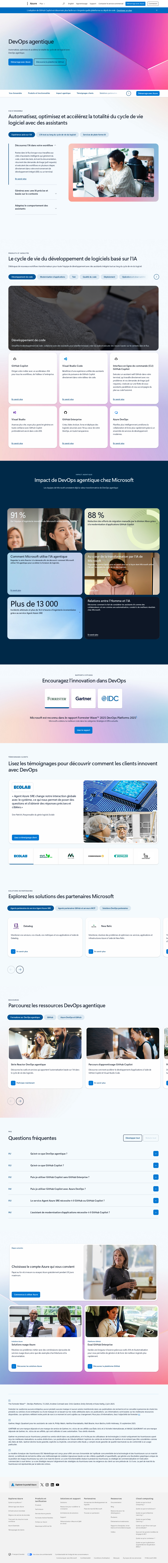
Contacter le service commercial (111, 3)
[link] (15, 94)
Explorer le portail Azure (25, 1484)
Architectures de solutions (69, 1513)
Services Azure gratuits (43, 1513)
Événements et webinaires (120, 1521)
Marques (116, 1558)
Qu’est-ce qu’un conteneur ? (145, 1538)
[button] (20, 856)
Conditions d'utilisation (102, 1558)
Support (93, 3)
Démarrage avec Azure (135, 3)
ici (139, 1414)
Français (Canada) (18, 1554)
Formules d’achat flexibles (44, 1518)
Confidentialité (85, 1558)
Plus (41, 3)
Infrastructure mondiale (16, 1511)
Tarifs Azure (39, 1509)
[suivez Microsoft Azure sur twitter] (42, 1484)
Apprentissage (81, 3)
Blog (112, 1507)
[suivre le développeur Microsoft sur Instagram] (47, 1484)
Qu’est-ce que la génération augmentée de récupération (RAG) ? (145, 1544)
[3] (9, 1450)
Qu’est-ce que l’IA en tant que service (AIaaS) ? (146, 1527)
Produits (38, 1505)
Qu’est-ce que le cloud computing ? (143, 1503)
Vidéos (113, 1532)
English (71, 3)
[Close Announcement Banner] (156, 10)
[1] (9, 1400)
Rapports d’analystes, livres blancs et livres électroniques (121, 1527)
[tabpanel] (83, 185)
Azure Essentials (13, 1526)
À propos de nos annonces (132, 1558)
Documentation (116, 1502)
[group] (83, 811)
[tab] (21, 134)
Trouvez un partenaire (91, 1513)
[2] (9, 1420)
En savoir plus (15, 590)
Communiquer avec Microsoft (66, 1558)
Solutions (63, 1502)
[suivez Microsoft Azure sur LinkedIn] (52, 1484)
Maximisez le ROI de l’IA (43, 1526)
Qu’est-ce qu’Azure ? (15, 1502)
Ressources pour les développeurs (117, 1512)
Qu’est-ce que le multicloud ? (146, 1509)
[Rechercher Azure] (63, 3)
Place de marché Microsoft (93, 1509)
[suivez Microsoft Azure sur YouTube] (57, 1484)
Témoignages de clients (16, 1530)
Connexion (153, 3)
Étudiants (114, 1517)
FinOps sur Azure (41, 1522)
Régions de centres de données (19, 1515)
